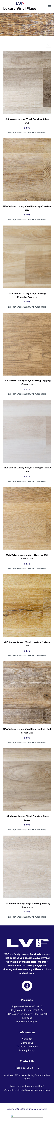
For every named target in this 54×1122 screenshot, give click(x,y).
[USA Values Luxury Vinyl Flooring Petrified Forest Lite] (27, 692)
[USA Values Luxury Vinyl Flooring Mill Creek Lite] (27, 518)
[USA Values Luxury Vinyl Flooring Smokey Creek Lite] (27, 867)
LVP (10, 133)
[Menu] (49, 6)
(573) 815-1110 (31, 1067)
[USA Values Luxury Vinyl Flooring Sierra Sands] (27, 779)
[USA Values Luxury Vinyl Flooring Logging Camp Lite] (27, 344)
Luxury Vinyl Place (19, 8)
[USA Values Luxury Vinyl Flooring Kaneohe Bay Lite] (27, 257)
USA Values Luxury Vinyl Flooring (29, 133)
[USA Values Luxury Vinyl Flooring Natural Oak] (27, 605)
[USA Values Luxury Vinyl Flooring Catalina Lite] (27, 169)
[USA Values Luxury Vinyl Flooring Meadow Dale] (27, 431)
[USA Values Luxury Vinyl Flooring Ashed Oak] (27, 82)
